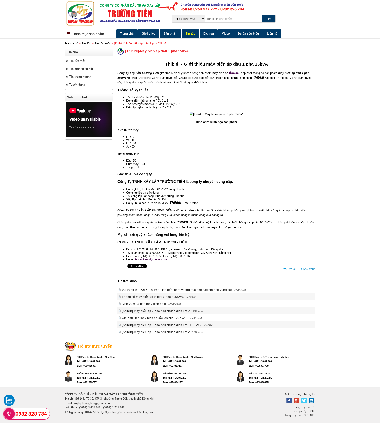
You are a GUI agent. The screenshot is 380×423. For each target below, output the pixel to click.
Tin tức (190, 33)
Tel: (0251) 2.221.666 (174, 378)
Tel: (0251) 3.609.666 (88, 361)
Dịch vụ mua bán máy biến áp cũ (151, 303)
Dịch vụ (208, 33)
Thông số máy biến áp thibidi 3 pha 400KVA (159, 296)
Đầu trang (309, 268)
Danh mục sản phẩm (88, 34)
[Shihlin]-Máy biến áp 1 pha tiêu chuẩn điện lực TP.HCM (167, 325)
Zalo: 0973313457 (173, 365)
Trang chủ (127, 33)
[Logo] (190, 14)
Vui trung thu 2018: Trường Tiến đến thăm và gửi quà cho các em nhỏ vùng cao (184, 289)
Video (226, 33)
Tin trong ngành (80, 76)
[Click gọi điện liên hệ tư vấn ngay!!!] (9, 413)
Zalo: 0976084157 (173, 382)
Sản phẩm (170, 33)
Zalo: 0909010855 (259, 382)
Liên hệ (272, 33)
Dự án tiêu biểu (248, 33)
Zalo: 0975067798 (259, 365)
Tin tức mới (103, 43)
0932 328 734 (31, 414)
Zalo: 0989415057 (87, 365)
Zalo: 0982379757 (87, 382)
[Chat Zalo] (9, 404)
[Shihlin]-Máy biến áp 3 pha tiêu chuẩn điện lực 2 (162, 311)
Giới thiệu (148, 33)
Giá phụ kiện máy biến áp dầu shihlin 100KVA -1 (162, 318)
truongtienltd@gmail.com (151, 259)
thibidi (234, 73)
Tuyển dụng (77, 84)
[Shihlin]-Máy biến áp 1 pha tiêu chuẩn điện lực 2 (162, 332)
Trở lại (291, 268)
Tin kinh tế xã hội (81, 68)
